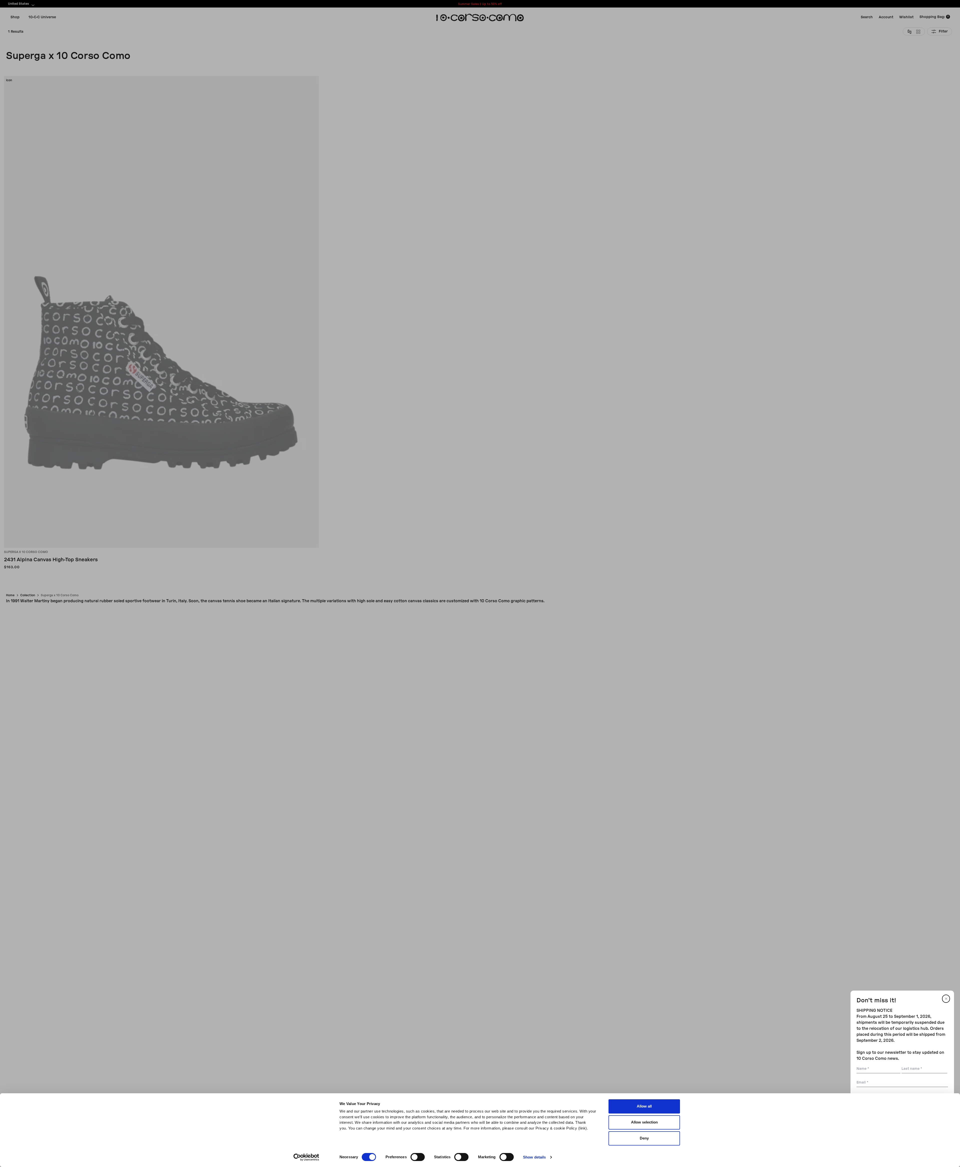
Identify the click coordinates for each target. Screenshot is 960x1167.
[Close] (946, 999)
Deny (644, 1138)
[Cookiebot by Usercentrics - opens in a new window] (306, 1157)
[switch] (417, 1157)
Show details (534, 1157)
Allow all (644, 1106)
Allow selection (644, 1122)
